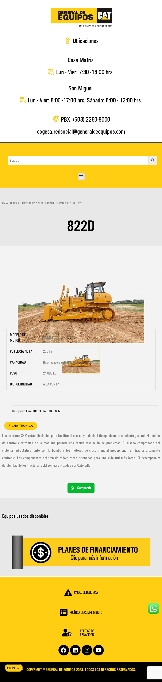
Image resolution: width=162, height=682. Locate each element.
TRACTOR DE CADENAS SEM (60, 203)
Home (5, 203)
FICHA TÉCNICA (21, 426)
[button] (81, 176)
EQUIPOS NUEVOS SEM (31, 203)
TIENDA (14, 203)
